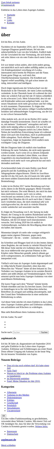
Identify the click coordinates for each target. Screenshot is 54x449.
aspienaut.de (8, 439)
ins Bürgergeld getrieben (18, 378)
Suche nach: (6, 332)
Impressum (12, 431)
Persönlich (11, 405)
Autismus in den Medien (18, 395)
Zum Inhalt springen (10, 2)
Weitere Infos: (41, 426)
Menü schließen (8, 445)
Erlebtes (10, 400)
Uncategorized (13, 410)
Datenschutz (12, 434)
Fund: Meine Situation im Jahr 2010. (23, 381)
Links (9, 20)
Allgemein (11, 392)
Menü (3, 27)
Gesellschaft (12, 403)
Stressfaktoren (13, 408)
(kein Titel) (12, 370)
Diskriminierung (14, 397)
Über (9, 17)
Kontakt (10, 22)
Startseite (11, 15)
